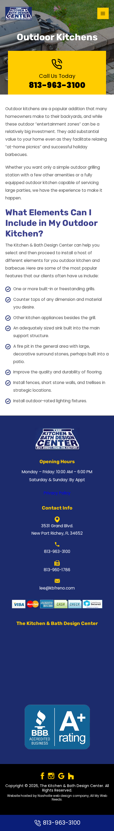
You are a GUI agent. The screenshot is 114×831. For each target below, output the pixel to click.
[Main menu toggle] (103, 13)
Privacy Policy (57, 493)
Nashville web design (55, 795)
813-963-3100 (57, 85)
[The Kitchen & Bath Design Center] (18, 13)
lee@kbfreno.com (57, 588)
